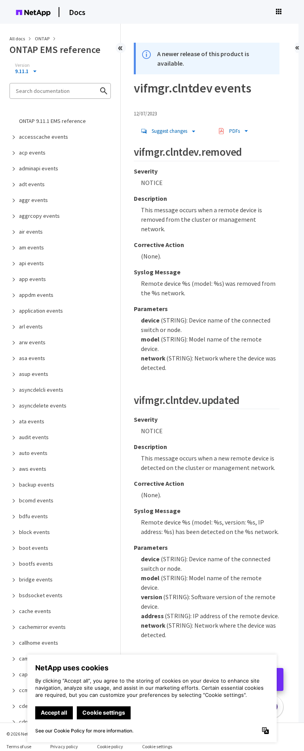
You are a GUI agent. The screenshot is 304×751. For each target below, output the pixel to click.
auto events (33, 453)
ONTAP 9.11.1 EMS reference (52, 121)
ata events (31, 421)
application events (41, 310)
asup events (33, 373)
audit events (34, 437)
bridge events (36, 579)
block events (34, 532)
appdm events (36, 294)
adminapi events (38, 168)
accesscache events (43, 136)
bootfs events (36, 563)
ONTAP (42, 39)
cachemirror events (42, 626)
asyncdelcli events (41, 389)
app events (32, 279)
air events (31, 231)
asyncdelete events (42, 405)
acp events (32, 152)
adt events (32, 184)
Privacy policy (64, 746)
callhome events (38, 642)
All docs (17, 39)
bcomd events (36, 500)
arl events (31, 326)
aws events (32, 468)
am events (31, 247)
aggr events (33, 200)
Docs (77, 12)
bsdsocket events (41, 595)
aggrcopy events (39, 215)
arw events (32, 342)
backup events (36, 484)
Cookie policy (110, 746)
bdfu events (33, 516)
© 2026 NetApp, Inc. (25, 734)
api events (31, 263)
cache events (35, 611)
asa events (32, 358)
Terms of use (18, 746)
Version (22, 65)
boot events (33, 547)
